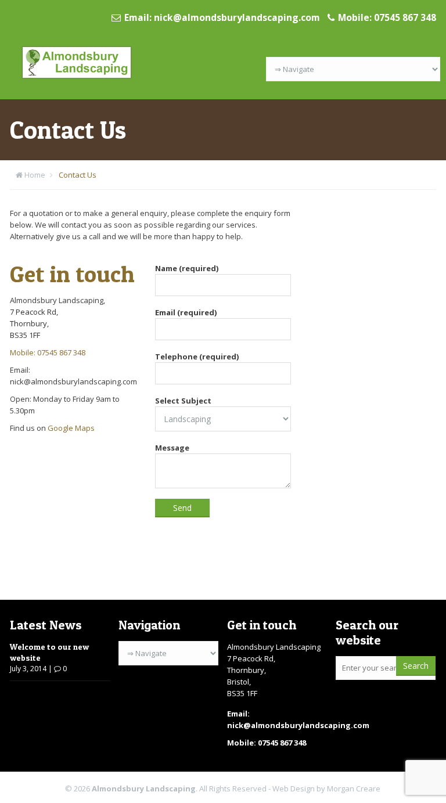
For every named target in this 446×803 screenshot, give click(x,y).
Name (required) (186, 268)
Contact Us (77, 175)
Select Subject (183, 400)
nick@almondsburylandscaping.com (237, 17)
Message (172, 447)
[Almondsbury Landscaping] (76, 61)
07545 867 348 (405, 17)
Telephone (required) (197, 356)
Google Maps (71, 428)
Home (34, 175)
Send (182, 507)
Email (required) (186, 312)
